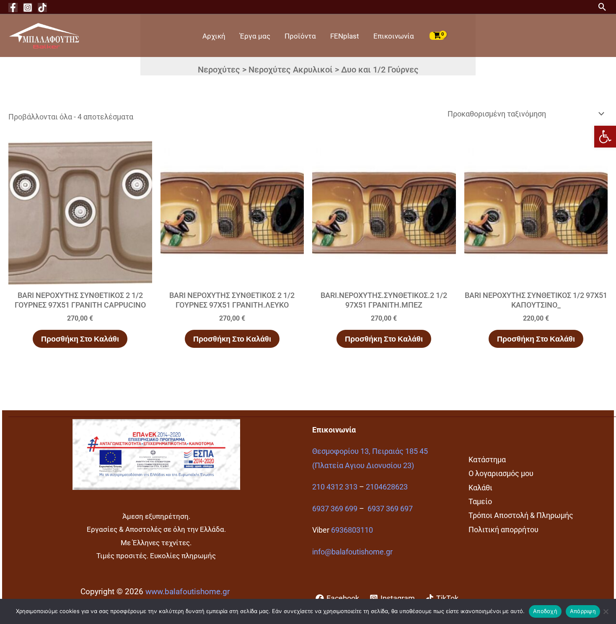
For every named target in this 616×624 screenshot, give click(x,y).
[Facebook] (13, 7)
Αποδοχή (545, 611)
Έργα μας (255, 36)
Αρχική (213, 36)
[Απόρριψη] (605, 611)
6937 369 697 (390, 508)
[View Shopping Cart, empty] (437, 35)
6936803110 (352, 530)
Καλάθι (480, 487)
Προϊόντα (300, 36)
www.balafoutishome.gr (187, 591)
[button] (605, 137)
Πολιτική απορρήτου (503, 529)
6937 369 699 (334, 508)
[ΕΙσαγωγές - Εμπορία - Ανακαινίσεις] (44, 35)
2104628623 (387, 486)
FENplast (344, 36)
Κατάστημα (487, 459)
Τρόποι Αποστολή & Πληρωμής (520, 515)
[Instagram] (27, 7)
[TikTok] (42, 7)
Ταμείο (480, 501)
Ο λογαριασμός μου (500, 473)
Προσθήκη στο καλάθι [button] (80, 339)
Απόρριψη (583, 611)
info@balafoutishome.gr (352, 551)
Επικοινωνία (393, 36)
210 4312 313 (334, 486)
